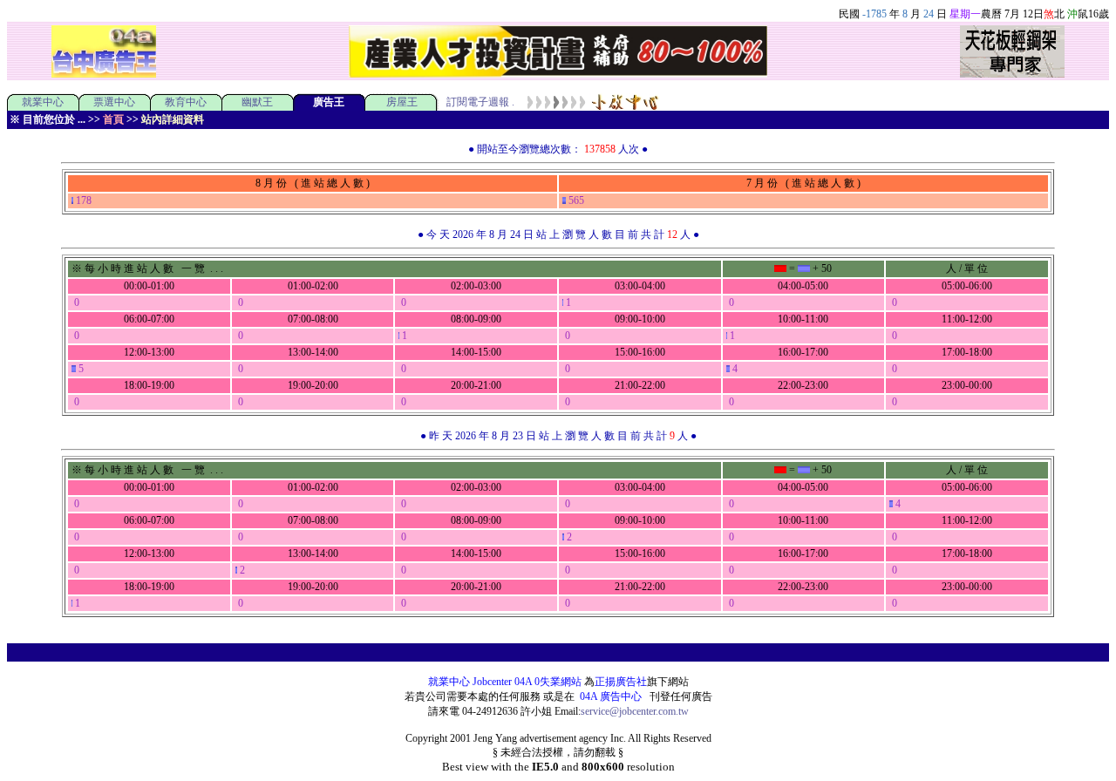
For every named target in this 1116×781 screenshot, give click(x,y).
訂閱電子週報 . (480, 102)
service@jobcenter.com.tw (635, 711)
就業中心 (43, 102)
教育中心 (186, 102)
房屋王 (402, 102)
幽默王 (257, 102)
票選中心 (114, 102)
